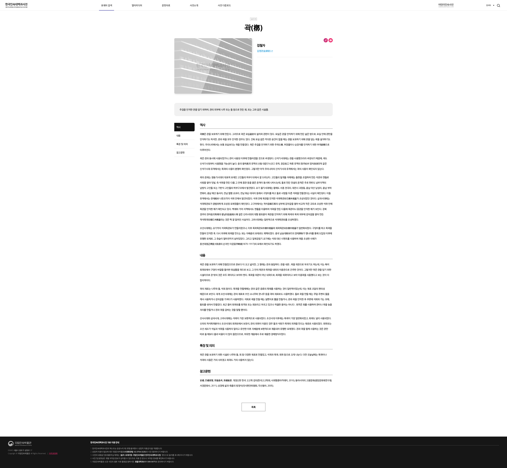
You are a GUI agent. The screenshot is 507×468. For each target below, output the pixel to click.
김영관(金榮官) (263, 50)
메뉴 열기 (498, 5)
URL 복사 (326, 40)
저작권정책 (53, 453)
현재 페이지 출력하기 (330, 40)
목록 (253, 407)
